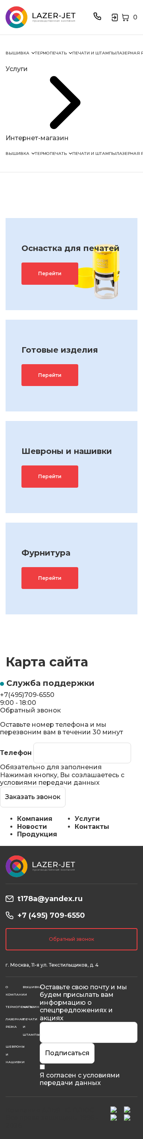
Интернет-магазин (37, 138)
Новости (32, 826)
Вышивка (17, 53)
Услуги (87, 818)
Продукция (37, 834)
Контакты (92, 826)
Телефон (16, 753)
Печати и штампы (94, 53)
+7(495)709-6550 (27, 695)
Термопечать (51, 53)
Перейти (50, 273)
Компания (34, 818)
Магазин (31, 1007)
